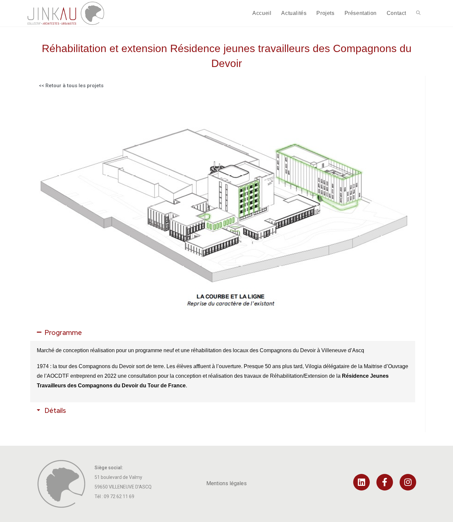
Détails (55, 410)
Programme (63, 332)
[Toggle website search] (418, 13)
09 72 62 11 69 (119, 496)
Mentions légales (226, 483)
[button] (222, 332)
